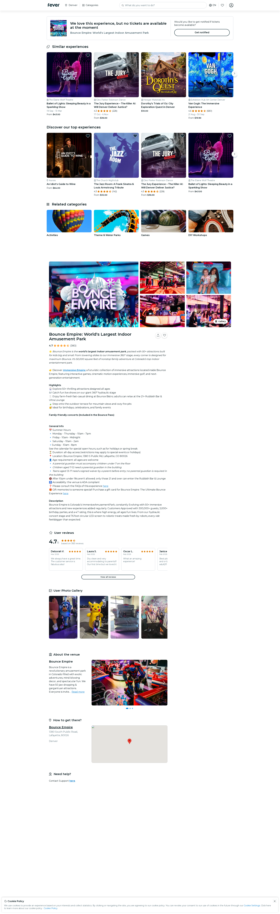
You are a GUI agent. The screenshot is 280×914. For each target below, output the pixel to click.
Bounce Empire (61, 727)
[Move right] (234, 73)
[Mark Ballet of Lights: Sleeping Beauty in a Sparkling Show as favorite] (88, 55)
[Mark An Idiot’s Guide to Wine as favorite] (88, 136)
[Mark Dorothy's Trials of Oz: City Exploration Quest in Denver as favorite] (182, 55)
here (105, 486)
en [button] (214, 5)
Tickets (201, 344)
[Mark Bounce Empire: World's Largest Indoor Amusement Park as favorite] (164, 335)
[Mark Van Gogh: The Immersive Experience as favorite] (230, 55)
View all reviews (108, 577)
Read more (78, 691)
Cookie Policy (50, 908)
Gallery (222, 321)
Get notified (202, 32)
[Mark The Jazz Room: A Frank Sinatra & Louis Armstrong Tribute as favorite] (135, 136)
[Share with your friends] (158, 335)
